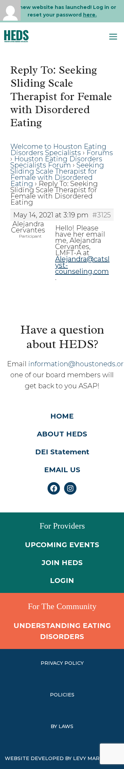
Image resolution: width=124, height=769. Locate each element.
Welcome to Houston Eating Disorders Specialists (58, 149)
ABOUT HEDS (62, 434)
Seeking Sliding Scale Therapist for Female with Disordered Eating (57, 174)
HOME (62, 416)
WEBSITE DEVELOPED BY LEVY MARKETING (62, 758)
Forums (99, 153)
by (55, 726)
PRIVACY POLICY (62, 663)
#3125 (101, 215)
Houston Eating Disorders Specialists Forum (56, 162)
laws (66, 726)
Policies (62, 695)
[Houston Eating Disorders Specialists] (16, 36)
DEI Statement (62, 452)
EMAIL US (62, 470)
